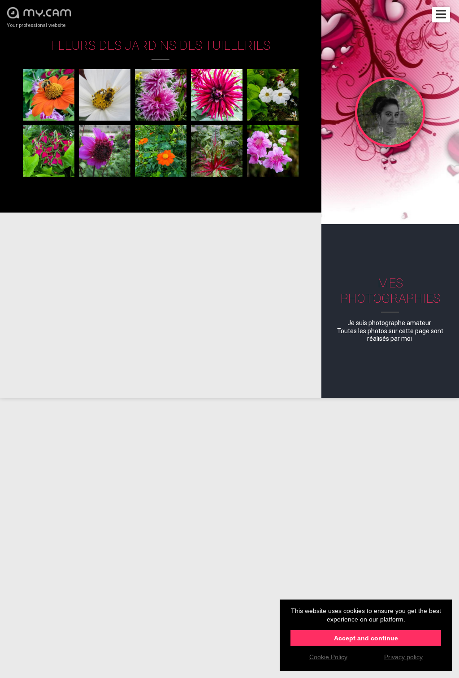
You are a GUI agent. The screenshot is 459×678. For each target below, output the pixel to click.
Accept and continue (366, 638)
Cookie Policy (328, 657)
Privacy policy (403, 657)
